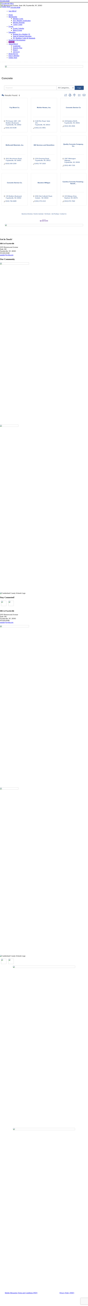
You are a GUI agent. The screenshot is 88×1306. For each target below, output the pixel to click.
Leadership (16, 46)
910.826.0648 (4, 1)
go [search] (80, 88)
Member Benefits (19, 22)
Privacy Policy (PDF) (67, 1293)
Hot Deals (47, 214)
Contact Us (63, 214)
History (15, 50)
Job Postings (55, 214)
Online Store (13, 58)
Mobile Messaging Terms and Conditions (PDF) (21, 1293)
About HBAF (13, 44)
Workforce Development (17, 40)
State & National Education (22, 36)
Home (11, 15)
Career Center (17, 24)
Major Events (17, 30)
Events (11, 26)
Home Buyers (13, 54)
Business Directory (27, 214)
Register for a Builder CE (21, 34)
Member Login (18, 19)
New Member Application (22, 21)
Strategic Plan (17, 48)
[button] (3, 95)
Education (12, 32)
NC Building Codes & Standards (24, 38)
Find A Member (14, 56)
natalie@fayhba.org (6, 255)
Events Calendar (18, 28)
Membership (13, 17)
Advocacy (16, 52)
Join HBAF (13, 11)
